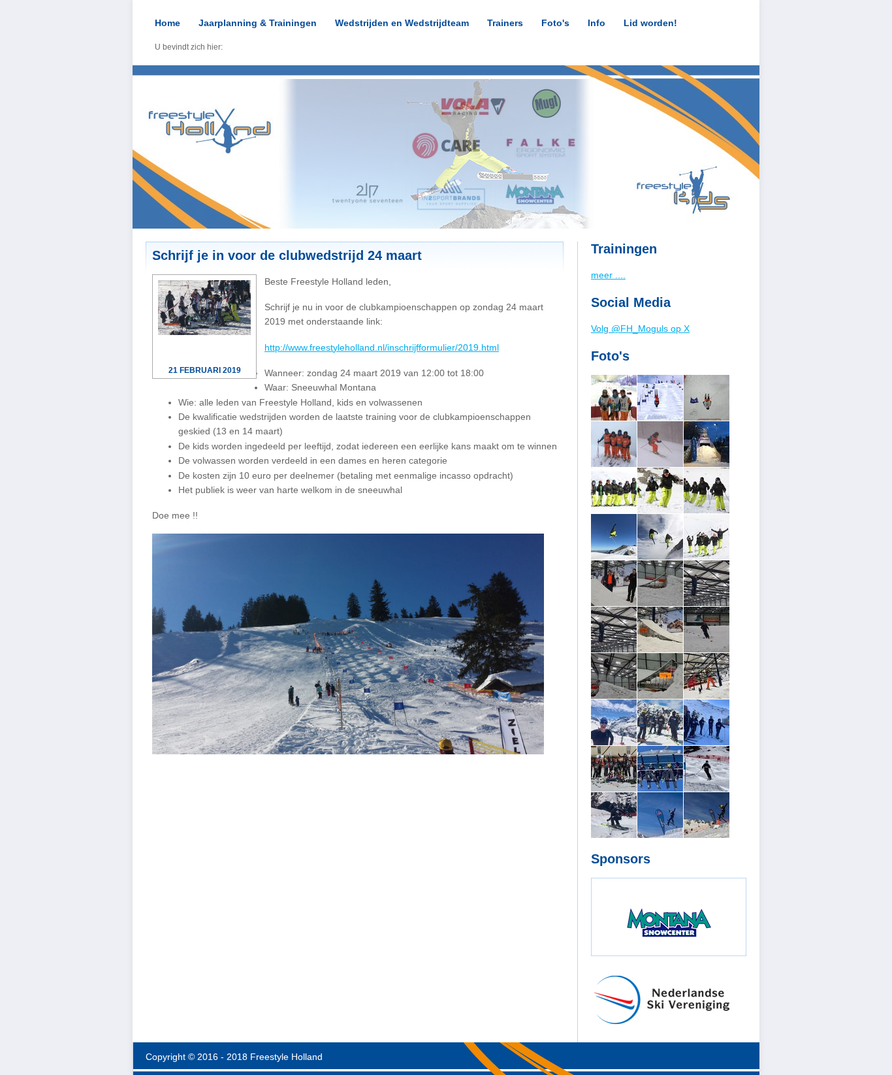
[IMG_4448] (660, 490)
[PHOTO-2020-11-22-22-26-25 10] (614, 629)
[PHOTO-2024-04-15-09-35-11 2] (660, 769)
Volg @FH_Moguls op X (640, 328)
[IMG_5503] (660, 537)
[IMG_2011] (614, 444)
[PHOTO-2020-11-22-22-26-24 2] (614, 583)
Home (167, 23)
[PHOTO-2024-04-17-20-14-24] (614, 769)
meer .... (608, 275)
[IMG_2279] (706, 444)
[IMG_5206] (614, 537)
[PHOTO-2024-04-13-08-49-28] (706, 722)
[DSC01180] (660, 398)
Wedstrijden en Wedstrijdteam (402, 23)
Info (596, 23)
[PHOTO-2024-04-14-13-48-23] (614, 815)
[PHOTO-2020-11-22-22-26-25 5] (706, 583)
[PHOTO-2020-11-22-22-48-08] (706, 629)
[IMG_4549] (706, 490)
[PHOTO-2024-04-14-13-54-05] (614, 722)
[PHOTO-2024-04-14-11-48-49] (660, 815)
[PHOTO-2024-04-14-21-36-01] (660, 722)
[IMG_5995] (614, 398)
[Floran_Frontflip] (706, 398)
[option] (446, 147)
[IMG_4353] (614, 490)
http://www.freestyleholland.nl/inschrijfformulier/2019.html (381, 347)
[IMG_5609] (706, 537)
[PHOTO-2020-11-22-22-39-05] (660, 629)
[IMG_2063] (660, 444)
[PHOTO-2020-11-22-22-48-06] (660, 676)
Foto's (555, 23)
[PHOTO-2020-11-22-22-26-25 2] (660, 583)
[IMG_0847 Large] (706, 676)
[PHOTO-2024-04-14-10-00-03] (706, 815)
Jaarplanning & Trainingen (258, 23)
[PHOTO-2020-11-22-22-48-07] (614, 676)
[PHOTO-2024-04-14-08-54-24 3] (706, 769)
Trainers (505, 23)
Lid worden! (650, 23)
